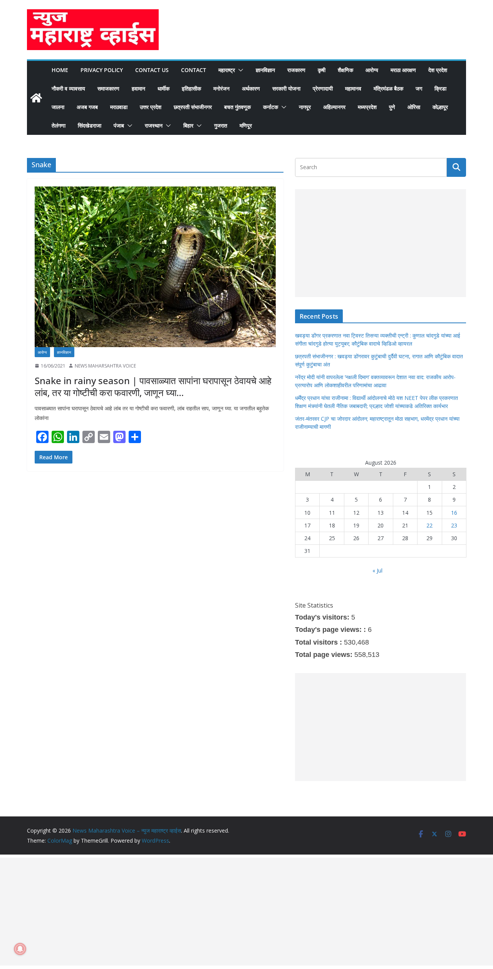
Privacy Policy (101, 70)
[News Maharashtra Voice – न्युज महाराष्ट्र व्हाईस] (36, 98)
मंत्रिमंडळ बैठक (388, 88)
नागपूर (305, 107)
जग (419, 88)
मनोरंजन (221, 88)
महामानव (353, 88)
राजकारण (296, 70)
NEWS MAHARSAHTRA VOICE (105, 366)
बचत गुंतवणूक (237, 107)
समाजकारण (108, 88)
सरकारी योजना (286, 88)
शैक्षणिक (345, 70)
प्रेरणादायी (323, 88)
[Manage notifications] (20, 949)
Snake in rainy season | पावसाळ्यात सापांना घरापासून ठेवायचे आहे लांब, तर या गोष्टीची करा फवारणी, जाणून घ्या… (153, 386)
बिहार (188, 125)
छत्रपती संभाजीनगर (193, 107)
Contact (193, 70)
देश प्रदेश (437, 70)
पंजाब (119, 125)
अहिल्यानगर (334, 107)
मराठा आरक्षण (403, 70)
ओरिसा (413, 107)
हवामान (138, 88)
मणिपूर (246, 125)
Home (60, 70)
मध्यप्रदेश (367, 107)
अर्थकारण (251, 88)
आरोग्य (372, 70)
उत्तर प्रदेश (150, 107)
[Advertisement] (380, 243)
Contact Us (152, 70)
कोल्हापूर (440, 107)
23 (454, 525)
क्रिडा (440, 88)
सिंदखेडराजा (89, 125)
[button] (239, 70)
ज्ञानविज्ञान (265, 70)
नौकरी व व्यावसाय (68, 88)
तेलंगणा (58, 125)
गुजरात (220, 125)
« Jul (377, 570)
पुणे (392, 107)
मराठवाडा (118, 107)
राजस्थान (154, 125)
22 (429, 525)
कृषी (321, 70)
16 (454, 512)
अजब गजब (87, 107)
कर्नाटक (270, 107)
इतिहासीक (191, 88)
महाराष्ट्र (226, 70)
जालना (58, 107)
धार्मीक (163, 88)
